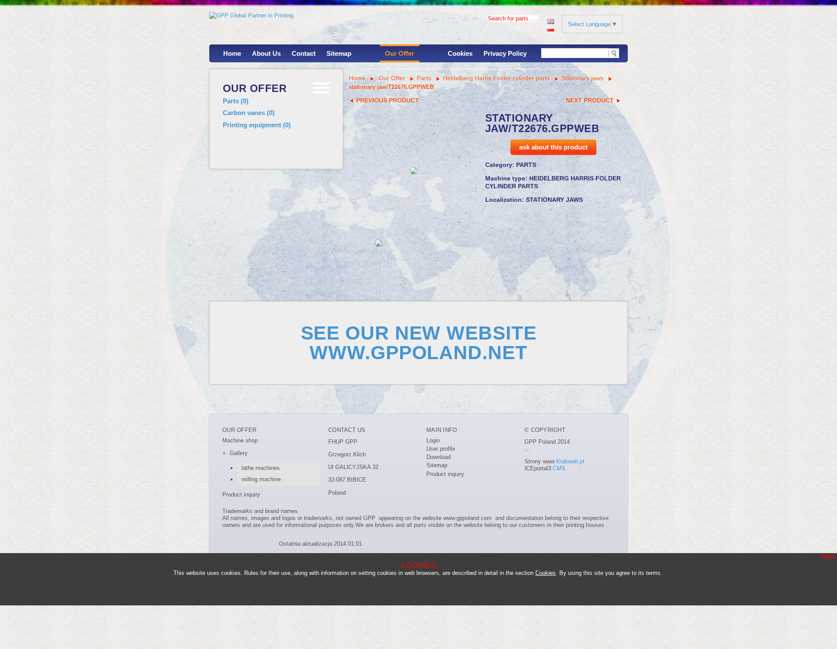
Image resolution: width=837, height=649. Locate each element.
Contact (304, 53)
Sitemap (339, 53)
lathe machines (261, 468)
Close (828, 557)
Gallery (239, 453)
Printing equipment (257, 125)
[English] (550, 20)
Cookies (460, 53)
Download (438, 457)
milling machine (261, 479)
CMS (559, 468)
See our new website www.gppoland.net (419, 342)
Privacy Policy (505, 53)
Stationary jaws (582, 78)
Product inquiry (241, 494)
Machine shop (240, 440)
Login (433, 440)
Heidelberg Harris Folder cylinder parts (496, 78)
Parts (235, 101)
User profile (440, 448)
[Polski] (550, 28)
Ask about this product (553, 147)
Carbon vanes (249, 112)
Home (232, 53)
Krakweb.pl (570, 461)
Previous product (386, 100)
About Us (266, 53)
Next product (591, 100)
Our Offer (399, 53)
